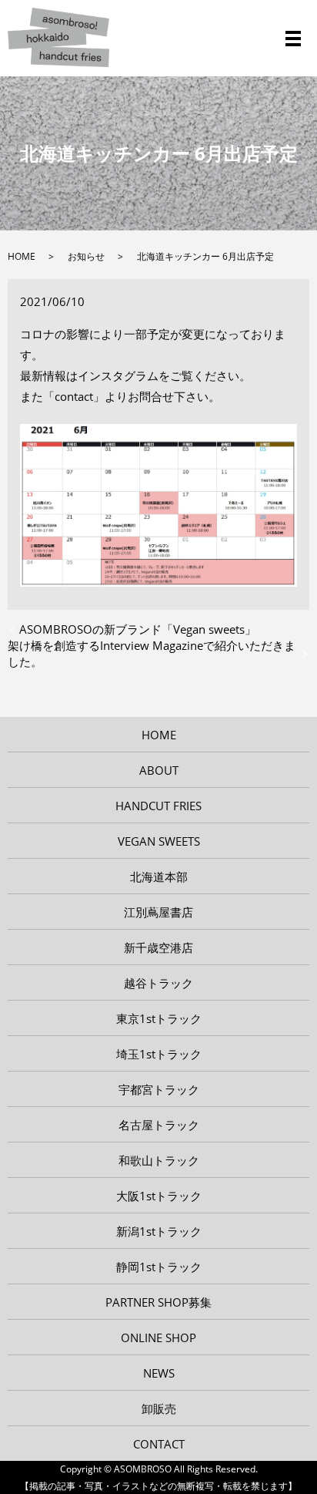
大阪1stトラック (159, 1195)
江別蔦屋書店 (158, 912)
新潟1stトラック (159, 1231)
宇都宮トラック (158, 1089)
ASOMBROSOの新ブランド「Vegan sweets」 (137, 629)
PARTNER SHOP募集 (158, 1302)
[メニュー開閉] (293, 38)
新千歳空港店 (158, 947)
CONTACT (159, 1444)
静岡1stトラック (159, 1266)
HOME (21, 256)
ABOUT (159, 770)
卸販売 (159, 1408)
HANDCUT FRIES (158, 805)
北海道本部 (159, 876)
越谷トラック (158, 983)
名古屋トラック (158, 1124)
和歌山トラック (158, 1160)
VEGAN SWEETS (159, 841)
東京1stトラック (159, 1018)
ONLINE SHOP (158, 1337)
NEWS (159, 1373)
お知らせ (86, 256)
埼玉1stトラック (159, 1054)
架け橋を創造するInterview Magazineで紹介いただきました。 (151, 653)
